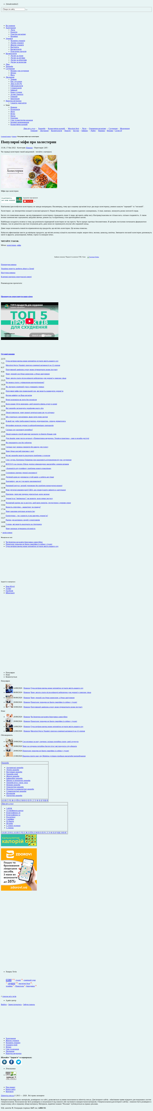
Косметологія (16, 49)
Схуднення (10, 69)
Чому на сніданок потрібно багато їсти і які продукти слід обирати (49, 746)
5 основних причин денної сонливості (21, 473)
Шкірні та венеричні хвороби (18, 780)
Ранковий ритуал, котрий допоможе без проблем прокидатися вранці (34, 486)
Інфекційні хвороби (14, 778)
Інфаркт (85, 131)
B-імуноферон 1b (13, 813)
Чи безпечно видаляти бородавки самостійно (24, 542)
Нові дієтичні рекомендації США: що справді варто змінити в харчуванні (36, 490)
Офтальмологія (17, 86)
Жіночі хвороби (12, 776)
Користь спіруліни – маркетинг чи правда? (23, 507)
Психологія (15, 109)
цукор (11, 983)
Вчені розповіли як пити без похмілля (21, 400)
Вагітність (15, 47)
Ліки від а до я (29, 128)
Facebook (9, 591)
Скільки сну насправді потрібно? (19, 430)
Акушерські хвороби (14, 768)
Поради (67, 131)
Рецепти (14, 32)
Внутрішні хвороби (14, 772)
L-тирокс (10, 828)
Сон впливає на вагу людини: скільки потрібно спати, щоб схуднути (50, 742)
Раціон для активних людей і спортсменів (23, 520)
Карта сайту (11, 1089)
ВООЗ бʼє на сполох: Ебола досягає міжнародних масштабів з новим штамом (37, 464)
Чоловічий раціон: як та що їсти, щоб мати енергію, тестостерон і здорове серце (38, 503)
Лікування (10, 77)
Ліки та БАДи (16, 84)
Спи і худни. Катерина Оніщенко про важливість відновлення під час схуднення (38, 460)
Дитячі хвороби (12, 770)
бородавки (30, 986)
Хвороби (9, 66)
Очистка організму (18, 34)
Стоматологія (16, 88)
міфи (19, 245)
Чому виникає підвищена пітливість (20, 529)
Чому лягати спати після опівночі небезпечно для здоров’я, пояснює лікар (36, 378)
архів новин (7, 533)
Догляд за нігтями (18, 58)
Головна (3, 136)
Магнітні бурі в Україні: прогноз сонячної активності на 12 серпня (33, 365)
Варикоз (101, 131)
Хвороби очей (12, 774)
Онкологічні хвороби (15, 787)
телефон (9, 986)
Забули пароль (29, 1004)
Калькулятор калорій (19, 124)
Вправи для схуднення (20, 71)
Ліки (8, 64)
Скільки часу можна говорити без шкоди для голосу (27, 447)
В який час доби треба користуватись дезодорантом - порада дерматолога (36, 421)
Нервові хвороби (13, 785)
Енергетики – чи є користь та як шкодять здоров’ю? (27, 516)
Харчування (11, 28)
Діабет (93, 131)
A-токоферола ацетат (14, 811)
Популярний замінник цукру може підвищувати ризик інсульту (32, 370)
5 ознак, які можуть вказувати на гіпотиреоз (24, 524)
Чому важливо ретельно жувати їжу (20, 511)
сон (8, 979)
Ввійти (4, 1004)
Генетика (14, 118)
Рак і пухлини (16, 81)
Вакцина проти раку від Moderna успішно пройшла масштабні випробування (53, 756)
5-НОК (9, 808)
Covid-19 (118, 131)
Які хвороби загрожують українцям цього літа (25, 408)
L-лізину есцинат (13, 826)
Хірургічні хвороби (14, 795)
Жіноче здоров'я (17, 45)
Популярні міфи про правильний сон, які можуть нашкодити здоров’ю (34, 391)
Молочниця (125, 128)
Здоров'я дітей (11, 1045)
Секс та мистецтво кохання (22, 120)
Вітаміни (14, 36)
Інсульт (76, 131)
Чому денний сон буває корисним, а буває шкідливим (28, 374)
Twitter (8, 589)
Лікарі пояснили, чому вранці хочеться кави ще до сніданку (30, 413)
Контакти (10, 1091)
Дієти (13, 30)
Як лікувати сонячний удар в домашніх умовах (25, 387)
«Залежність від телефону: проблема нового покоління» (28, 468)
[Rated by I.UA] (11, 1075)
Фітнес (13, 73)
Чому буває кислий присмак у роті (20, 451)
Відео (13, 114)
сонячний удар (30, 980)
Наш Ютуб (10, 586)
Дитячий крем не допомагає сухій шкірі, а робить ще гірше (30, 477)
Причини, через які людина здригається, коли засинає (28, 494)
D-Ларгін (10, 821)
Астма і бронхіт (17, 94)
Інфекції (14, 90)
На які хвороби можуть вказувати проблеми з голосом (28, 455)
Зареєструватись (15, 1004)
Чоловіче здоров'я (18, 41)
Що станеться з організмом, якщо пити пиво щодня (27, 417)
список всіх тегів (9, 996)
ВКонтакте (10, 593)
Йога (13, 75)
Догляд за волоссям (18, 62)
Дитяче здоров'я (17, 43)
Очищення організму (97, 128)
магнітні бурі (24, 983)
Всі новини (10, 26)
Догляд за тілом (17, 56)
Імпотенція (15, 99)
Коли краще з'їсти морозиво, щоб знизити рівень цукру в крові (31, 404)
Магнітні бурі (73, 128)
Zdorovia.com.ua (7, 1096)
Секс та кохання (12, 1049)
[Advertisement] (8, 563)
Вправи (110, 131)
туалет (18, 980)
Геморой (14, 96)
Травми (14, 79)
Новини (14, 107)
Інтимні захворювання (20, 122)
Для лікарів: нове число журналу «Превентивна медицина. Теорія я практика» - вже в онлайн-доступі (47, 438)
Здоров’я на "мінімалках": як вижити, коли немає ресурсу (29, 498)
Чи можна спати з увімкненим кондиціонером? (25, 382)
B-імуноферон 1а (13, 815)
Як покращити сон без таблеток (19, 443)
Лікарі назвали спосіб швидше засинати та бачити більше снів (31, 434)
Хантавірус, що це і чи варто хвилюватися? (23, 481)
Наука (13, 116)
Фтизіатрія (10, 793)
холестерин (11, 245)
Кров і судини (16, 92)
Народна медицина (13, 101)
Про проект (10, 1087)
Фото (13, 112)
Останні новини (8, 354)
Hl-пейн (9, 823)
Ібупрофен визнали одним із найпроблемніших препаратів (30, 425)
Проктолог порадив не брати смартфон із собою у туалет (29, 544)
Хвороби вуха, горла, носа (17, 783)
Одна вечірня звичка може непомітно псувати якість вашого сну (32, 361)
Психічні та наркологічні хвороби (20, 789)
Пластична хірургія (18, 51)
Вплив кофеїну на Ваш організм (19, 395)
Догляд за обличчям (19, 60)
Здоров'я (9, 38)
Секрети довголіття (18, 103)
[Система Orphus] (92, 257)
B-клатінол (10, 817)
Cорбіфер (10, 819)
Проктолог (19, 986)
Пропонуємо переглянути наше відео (17, 297)
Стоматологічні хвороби (16, 791)
